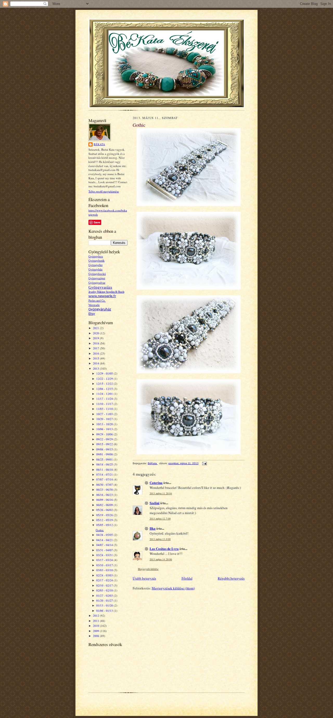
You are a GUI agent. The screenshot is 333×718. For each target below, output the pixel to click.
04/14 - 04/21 (105, 540)
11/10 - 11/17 (105, 404)
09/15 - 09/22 (105, 444)
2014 (96, 363)
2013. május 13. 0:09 (160, 539)
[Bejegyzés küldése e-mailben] (204, 463)
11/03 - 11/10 (105, 409)
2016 (96, 353)
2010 (96, 626)
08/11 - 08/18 (105, 469)
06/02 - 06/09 (105, 505)
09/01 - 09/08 (105, 454)
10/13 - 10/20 (105, 424)
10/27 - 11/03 (105, 414)
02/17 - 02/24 (105, 580)
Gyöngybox (95, 256)
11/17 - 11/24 (105, 399)
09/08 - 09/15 (105, 449)
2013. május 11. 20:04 (161, 493)
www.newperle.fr (102, 296)
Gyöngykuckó (97, 273)
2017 (96, 348)
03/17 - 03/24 (105, 560)
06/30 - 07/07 (105, 485)
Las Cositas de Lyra (164, 548)
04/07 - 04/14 (105, 545)
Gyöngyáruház (99, 309)
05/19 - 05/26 (105, 515)
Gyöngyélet (95, 265)
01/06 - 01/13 (105, 611)
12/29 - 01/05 (105, 373)
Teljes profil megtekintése (103, 191)
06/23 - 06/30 (105, 489)
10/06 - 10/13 (105, 429)
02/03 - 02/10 (105, 590)
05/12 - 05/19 (105, 520)
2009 (96, 631)
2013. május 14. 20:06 (161, 559)
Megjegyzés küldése (148, 569)
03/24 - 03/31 (105, 555)
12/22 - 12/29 (105, 379)
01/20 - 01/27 (105, 600)
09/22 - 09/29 (105, 439)
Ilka (153, 528)
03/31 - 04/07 (105, 550)
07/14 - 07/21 (105, 474)
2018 (96, 343)
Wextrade (94, 305)
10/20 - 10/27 (105, 419)
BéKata (99, 144)
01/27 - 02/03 (105, 595)
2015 (96, 358)
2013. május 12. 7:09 (160, 518)
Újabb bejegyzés (144, 578)
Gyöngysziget (96, 278)
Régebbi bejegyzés (231, 578)
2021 (96, 328)
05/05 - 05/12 (105, 525)
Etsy (91, 314)
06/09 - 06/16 (105, 500)
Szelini (154, 502)
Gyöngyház (95, 269)
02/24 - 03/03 (105, 575)
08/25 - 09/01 (105, 459)
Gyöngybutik (96, 260)
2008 (96, 636)
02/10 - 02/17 (105, 585)
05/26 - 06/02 (105, 510)
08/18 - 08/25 (105, 464)
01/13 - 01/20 (105, 605)
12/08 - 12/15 (105, 389)
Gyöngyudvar (96, 282)
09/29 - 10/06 (105, 434)
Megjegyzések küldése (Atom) (173, 588)
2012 (96, 615)
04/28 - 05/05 (105, 535)
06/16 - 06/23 (105, 495)
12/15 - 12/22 (105, 383)
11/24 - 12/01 (105, 394)
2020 (96, 333)
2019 (96, 338)
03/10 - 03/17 (105, 565)
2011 (96, 621)
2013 (96, 368)
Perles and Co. (97, 300)
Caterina (156, 482)
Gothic (100, 530)
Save (97, 222)
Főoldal (187, 578)
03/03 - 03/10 (105, 570)
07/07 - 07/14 (105, 479)
